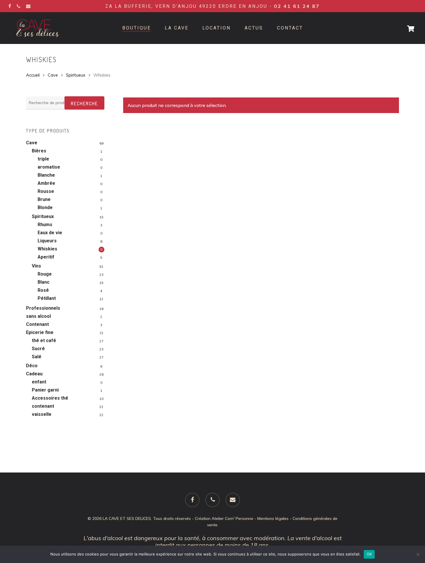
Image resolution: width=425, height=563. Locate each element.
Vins (36, 266)
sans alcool (38, 316)
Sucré (38, 348)
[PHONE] (18, 6)
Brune (44, 199)
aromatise (49, 167)
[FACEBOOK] (9, 6)
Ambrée (46, 183)
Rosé (43, 290)
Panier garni (45, 390)
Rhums (45, 224)
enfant (39, 382)
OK (369, 554)
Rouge (45, 274)
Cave (53, 75)
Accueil (33, 75)
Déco (32, 365)
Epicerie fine (39, 332)
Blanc (43, 282)
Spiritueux (75, 75)
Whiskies (47, 249)
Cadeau (34, 373)
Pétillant (47, 298)
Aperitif (46, 257)
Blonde (45, 207)
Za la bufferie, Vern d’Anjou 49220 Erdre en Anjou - (212, 6)
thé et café (44, 340)
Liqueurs (47, 240)
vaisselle (41, 414)
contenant (43, 406)
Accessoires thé (50, 398)
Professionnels (43, 308)
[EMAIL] (28, 6)
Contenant (37, 324)
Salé (36, 356)
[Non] (418, 554)
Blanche (46, 175)
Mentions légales (273, 518)
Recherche (84, 103)
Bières (39, 151)
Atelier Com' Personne (232, 518)
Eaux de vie (50, 232)
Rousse (46, 191)
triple (43, 159)
